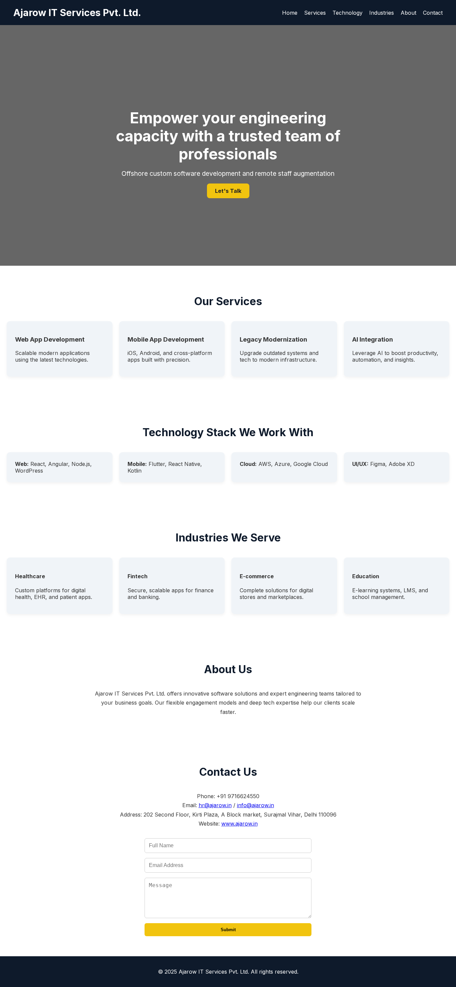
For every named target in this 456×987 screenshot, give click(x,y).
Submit (228, 929)
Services (315, 12)
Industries (381, 12)
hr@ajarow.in (215, 805)
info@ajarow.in (255, 805)
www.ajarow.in (239, 823)
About (408, 12)
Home (289, 12)
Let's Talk (228, 191)
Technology (347, 12)
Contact (433, 12)
